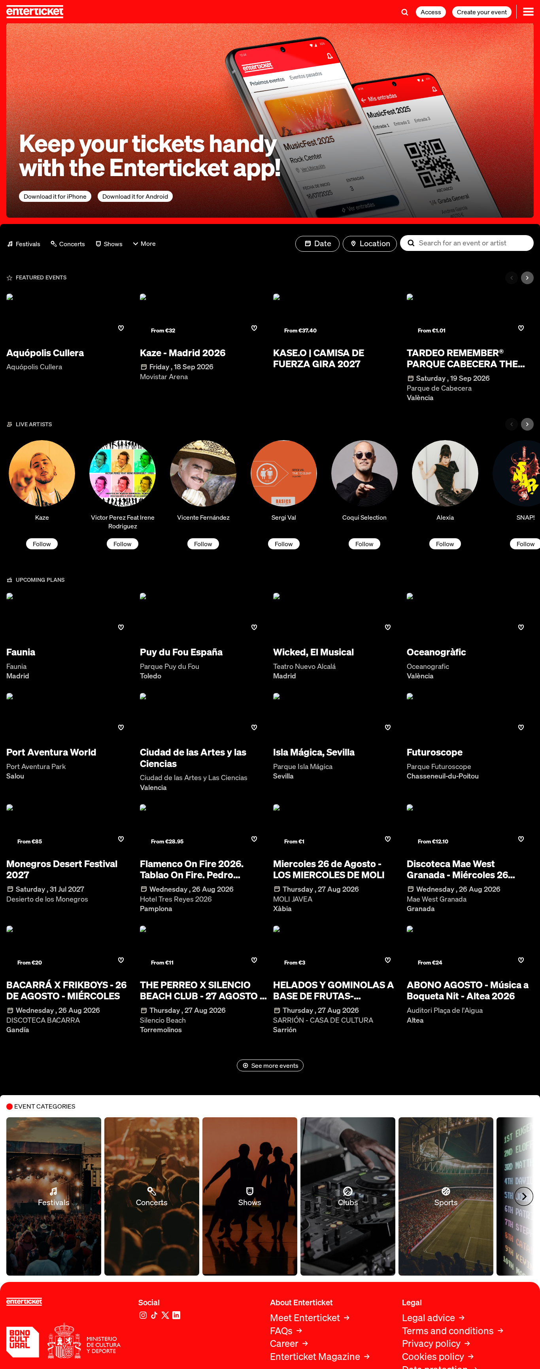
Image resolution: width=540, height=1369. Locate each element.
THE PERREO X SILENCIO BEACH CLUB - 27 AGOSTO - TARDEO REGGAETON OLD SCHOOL (201, 990)
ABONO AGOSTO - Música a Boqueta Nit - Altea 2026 (468, 990)
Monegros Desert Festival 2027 (61, 869)
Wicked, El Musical (313, 652)
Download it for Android (135, 196)
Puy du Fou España (181, 652)
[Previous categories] (511, 278)
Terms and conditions (448, 1331)
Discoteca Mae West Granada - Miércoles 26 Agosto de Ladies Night (458, 869)
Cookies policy (433, 1356)
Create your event (482, 12)
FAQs (281, 1331)
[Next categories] (527, 278)
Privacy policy (431, 1343)
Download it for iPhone (55, 196)
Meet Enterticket (305, 1317)
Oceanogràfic (436, 652)
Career (284, 1343)
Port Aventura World (51, 752)
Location (375, 243)
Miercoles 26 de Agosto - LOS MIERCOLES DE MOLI (329, 869)
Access (431, 12)
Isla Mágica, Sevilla (314, 752)
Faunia (20, 652)
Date (322, 243)
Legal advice (428, 1317)
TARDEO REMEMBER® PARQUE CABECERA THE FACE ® (462, 358)
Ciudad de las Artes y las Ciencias (193, 757)
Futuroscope (435, 752)
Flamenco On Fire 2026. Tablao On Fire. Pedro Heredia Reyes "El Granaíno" (201, 869)
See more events (274, 1065)
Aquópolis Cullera (45, 353)
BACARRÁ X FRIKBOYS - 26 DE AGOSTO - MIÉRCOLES (66, 990)
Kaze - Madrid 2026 (182, 353)
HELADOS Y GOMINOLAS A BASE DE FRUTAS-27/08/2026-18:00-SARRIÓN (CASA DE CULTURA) (336, 990)
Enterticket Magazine (315, 1356)
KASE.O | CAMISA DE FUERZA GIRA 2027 (318, 358)
